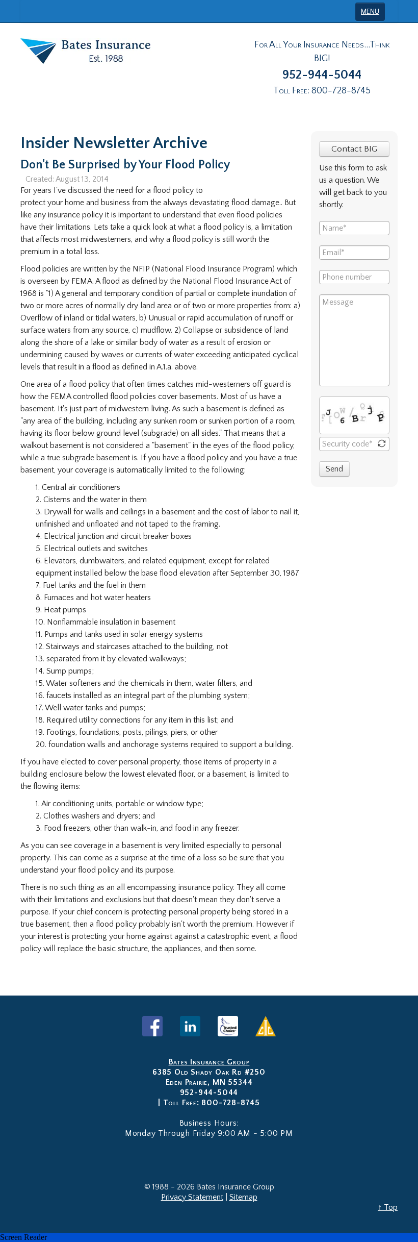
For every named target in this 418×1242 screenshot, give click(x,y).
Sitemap (243, 1197)
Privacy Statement (192, 1197)
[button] (209, 1237)
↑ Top (388, 1207)
